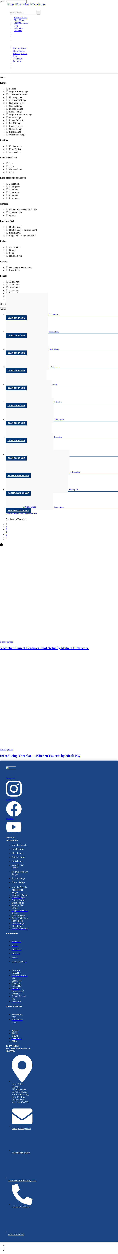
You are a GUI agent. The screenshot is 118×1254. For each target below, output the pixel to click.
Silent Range (15, 132)
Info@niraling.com (21, 1152)
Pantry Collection (17, 120)
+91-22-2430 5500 (20, 1206)
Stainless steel (15, 212)
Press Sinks (14, 270)
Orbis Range (15, 117)
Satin (11, 253)
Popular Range (16, 126)
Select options (53, 314)
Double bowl (15, 227)
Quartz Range (15, 129)
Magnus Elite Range (18, 91)
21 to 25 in (14, 284)
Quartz (12, 215)
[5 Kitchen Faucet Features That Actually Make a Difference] (58, 639)
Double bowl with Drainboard (23, 230)
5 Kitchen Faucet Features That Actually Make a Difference (44, 648)
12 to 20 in (14, 282)
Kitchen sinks (15, 146)
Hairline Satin (15, 256)
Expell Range (15, 111)
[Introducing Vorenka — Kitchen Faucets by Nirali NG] (59, 747)
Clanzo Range (15, 106)
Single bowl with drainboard (22, 235)
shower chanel (15, 169)
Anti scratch (14, 247)
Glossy (12, 250)
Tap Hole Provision (18, 94)
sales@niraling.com (21, 1128)
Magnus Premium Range (20, 114)
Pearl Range (14, 123)
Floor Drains (15, 149)
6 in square (14, 198)
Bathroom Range (17, 103)
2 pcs (11, 166)
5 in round (14, 189)
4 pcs (11, 172)
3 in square (14, 184)
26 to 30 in (14, 287)
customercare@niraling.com (22, 1180)
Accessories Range (17, 100)
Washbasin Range (17, 134)
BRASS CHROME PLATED (23, 209)
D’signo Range (16, 109)
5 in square (14, 192)
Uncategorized (15, 97)
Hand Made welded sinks (20, 267)
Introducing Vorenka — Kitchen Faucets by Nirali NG (40, 756)
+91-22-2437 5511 (16, 1234)
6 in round (14, 195)
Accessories (14, 152)
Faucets (12, 88)
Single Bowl (15, 233)
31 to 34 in (14, 290)
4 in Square (14, 186)
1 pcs (11, 163)
